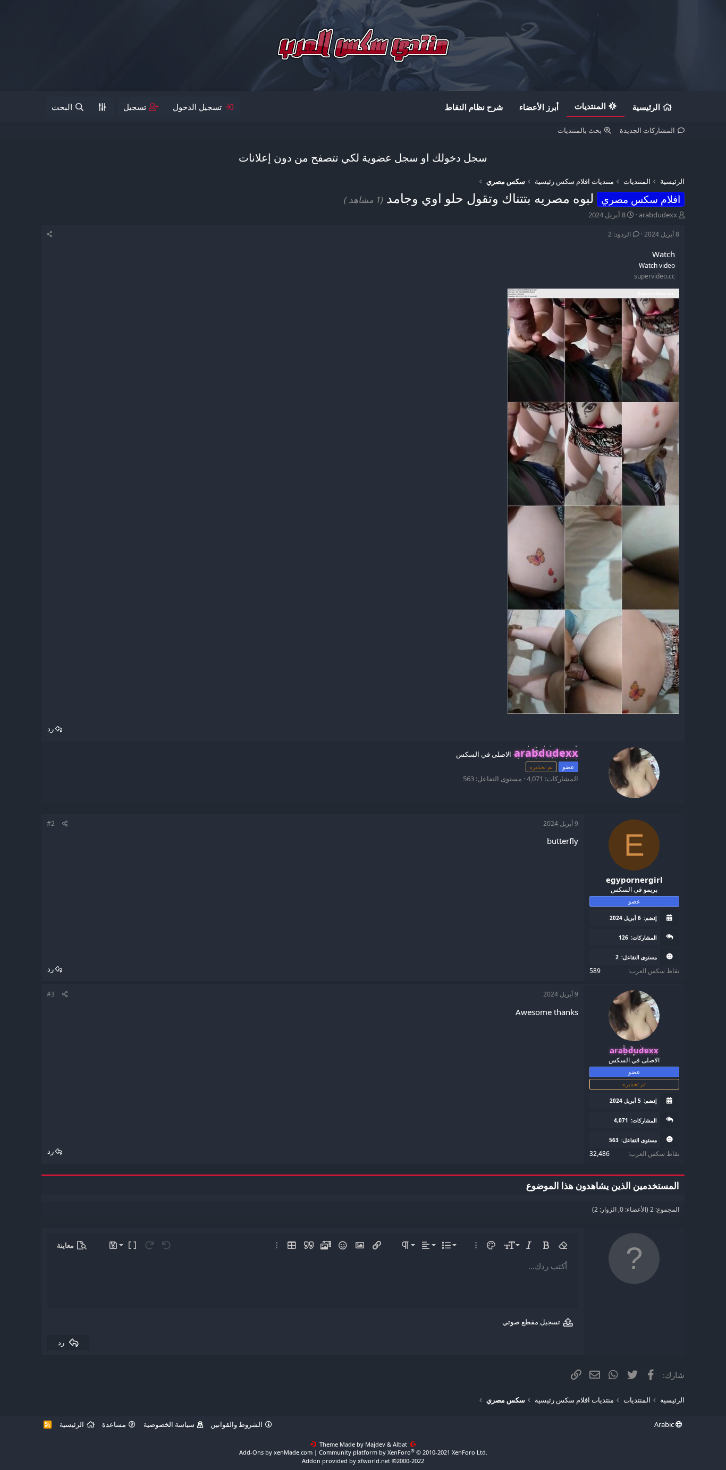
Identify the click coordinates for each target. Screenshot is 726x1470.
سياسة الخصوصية (169, 1424)
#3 (51, 994)
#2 (51, 823)
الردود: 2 (619, 234)
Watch (663, 254)
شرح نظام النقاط (474, 107)
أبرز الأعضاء (539, 107)
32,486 (599, 1153)
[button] (563, 1245)
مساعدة (114, 1424)
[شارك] (49, 235)
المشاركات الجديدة (647, 130)
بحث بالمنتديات (580, 130)
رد (50, 728)
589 (595, 970)
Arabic (665, 1424)
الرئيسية (646, 107)
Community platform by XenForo (403, 1452)
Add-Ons (251, 1452)
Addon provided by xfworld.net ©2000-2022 (363, 1461)
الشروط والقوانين (236, 1424)
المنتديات (590, 105)
